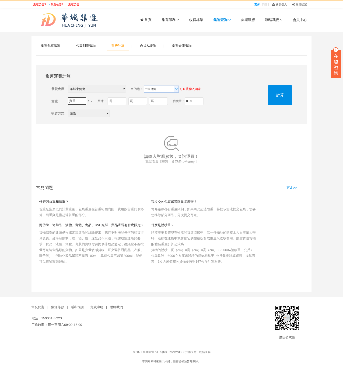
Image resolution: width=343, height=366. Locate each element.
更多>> (292, 188)
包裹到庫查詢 (86, 46)
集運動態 (248, 20)
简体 (265, 4)
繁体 (257, 4)
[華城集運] (71, 19)
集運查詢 (221, 20)
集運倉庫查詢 (182, 46)
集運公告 (73, 4)
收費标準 (196, 20)
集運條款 (57, 307)
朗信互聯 (204, 352)
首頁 (147, 20)
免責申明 (96, 307)
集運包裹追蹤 (50, 46)
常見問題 (38, 307)
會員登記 (301, 4)
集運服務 (169, 20)
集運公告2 (57, 4)
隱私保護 (77, 307)
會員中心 (300, 20)
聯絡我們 (272, 20)
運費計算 (117, 46)
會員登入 (281, 4)
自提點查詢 (148, 46)
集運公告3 (40, 4)
